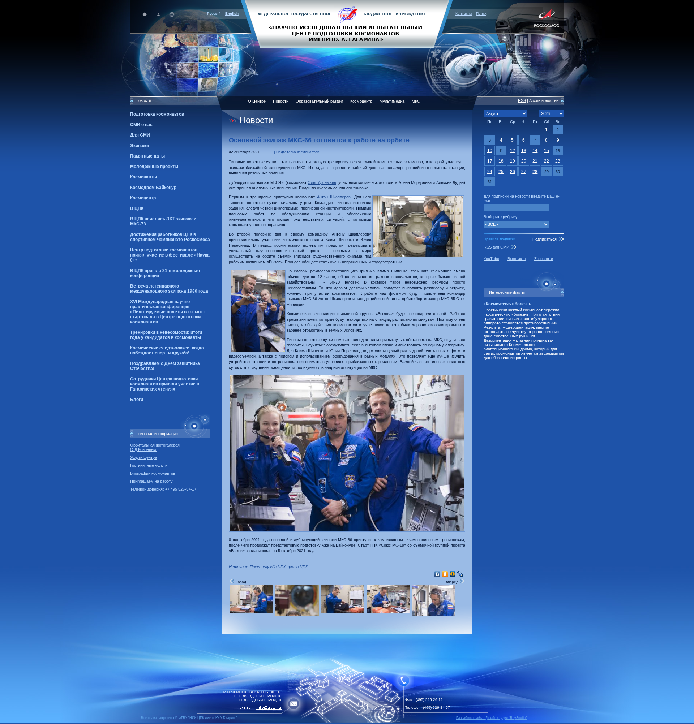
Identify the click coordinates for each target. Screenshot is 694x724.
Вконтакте (516, 259)
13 (523, 150)
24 (489, 171)
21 (534, 161)
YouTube (491, 259)
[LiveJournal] (460, 574)
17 (489, 161)
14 (534, 150)
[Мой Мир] (453, 574)
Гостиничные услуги (148, 465)
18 (501, 161)
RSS (522, 100)
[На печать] (172, 14)
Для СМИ (140, 135)
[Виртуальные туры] (347, 722)
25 (501, 171)
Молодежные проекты (154, 166)
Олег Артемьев (322, 182)
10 (489, 150)
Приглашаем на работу (151, 481)
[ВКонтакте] (437, 574)
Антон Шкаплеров (334, 197)
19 (512, 161)
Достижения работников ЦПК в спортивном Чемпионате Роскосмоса (170, 237)
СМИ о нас (141, 124)
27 (523, 171)
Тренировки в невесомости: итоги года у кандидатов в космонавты (166, 335)
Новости (280, 101)
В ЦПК (136, 208)
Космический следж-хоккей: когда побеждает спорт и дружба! (167, 350)
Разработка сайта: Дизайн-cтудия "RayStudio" (491, 718)
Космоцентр (143, 198)
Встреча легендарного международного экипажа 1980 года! (170, 289)
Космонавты (143, 177)
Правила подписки (499, 239)
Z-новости (543, 259)
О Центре (257, 101)
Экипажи (139, 145)
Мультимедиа (392, 101)
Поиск (481, 14)
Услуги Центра (143, 457)
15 (546, 150)
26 (512, 171)
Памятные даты (147, 156)
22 (546, 161)
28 (534, 171)
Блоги (136, 399)
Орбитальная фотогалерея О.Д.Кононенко (155, 447)
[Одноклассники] (445, 574)
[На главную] (347, 23)
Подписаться (544, 239)
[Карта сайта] (158, 14)
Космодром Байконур (153, 187)
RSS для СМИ (496, 247)
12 (512, 150)
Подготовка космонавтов (157, 114)
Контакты (463, 14)
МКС (416, 101)
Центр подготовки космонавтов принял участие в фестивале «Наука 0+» (170, 255)
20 (523, 161)
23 (557, 161)
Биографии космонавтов (152, 473)
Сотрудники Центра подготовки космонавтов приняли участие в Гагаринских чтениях (164, 384)
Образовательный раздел (319, 101)
